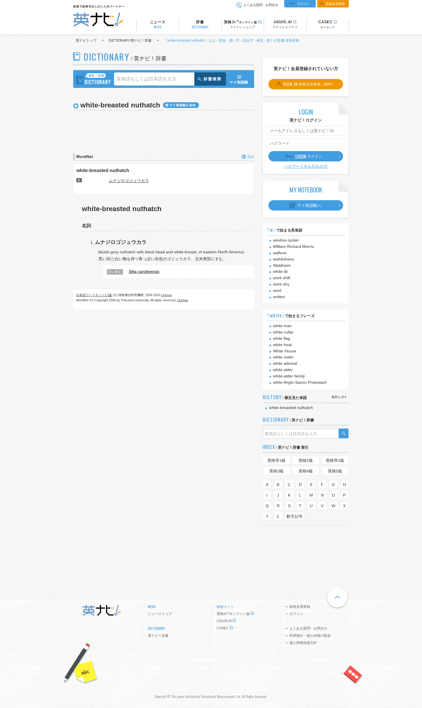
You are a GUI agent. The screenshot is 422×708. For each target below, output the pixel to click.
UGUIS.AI (224, 621)
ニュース (158, 24)
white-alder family (289, 376)
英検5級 (335, 471)
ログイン (303, 3)
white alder (283, 369)
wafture (280, 252)
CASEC (223, 628)
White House (284, 351)
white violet (283, 357)
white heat (282, 344)
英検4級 (306, 471)
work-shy (281, 284)
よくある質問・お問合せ (260, 5)
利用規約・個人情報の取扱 (310, 636)
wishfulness (283, 259)
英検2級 (306, 460)
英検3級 (276, 471)
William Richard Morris (293, 246)
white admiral (285, 363)
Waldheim (282, 265)
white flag (281, 338)
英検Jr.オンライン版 (233, 614)
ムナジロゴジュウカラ (129, 180)
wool (277, 290)
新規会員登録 (335, 3)
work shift (281, 277)
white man (282, 325)
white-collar (283, 332)
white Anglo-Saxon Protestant (299, 382)
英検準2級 (335, 460)
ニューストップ (160, 614)
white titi (280, 271)
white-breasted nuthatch (102, 170)
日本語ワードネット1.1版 (94, 295)
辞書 (200, 24)
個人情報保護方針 (303, 643)
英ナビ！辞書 (158, 636)
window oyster (286, 240)
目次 (250, 157)
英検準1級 (276, 460)
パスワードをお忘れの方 (306, 166)
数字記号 (295, 516)
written (279, 296)
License (166, 295)
